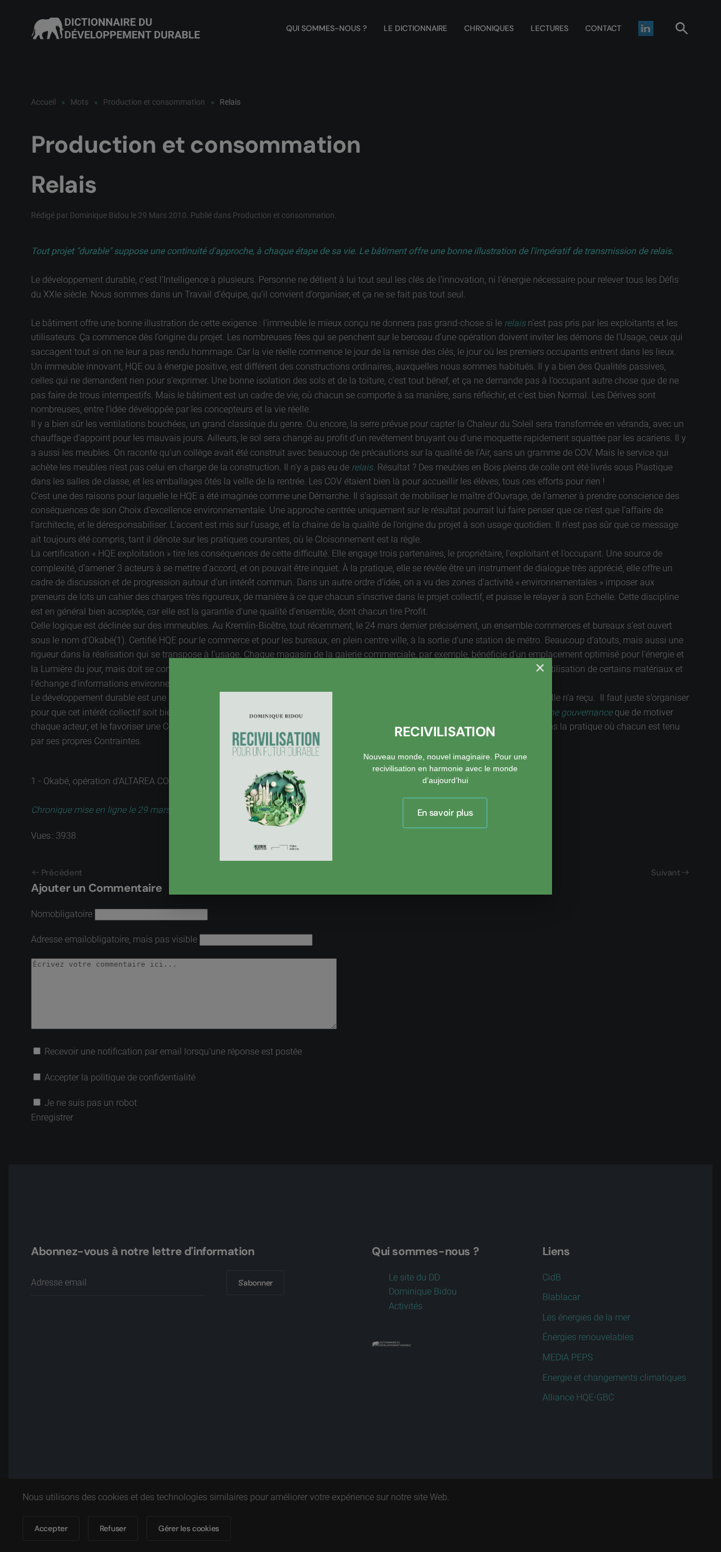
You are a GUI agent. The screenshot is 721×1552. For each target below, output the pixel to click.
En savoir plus (445, 813)
